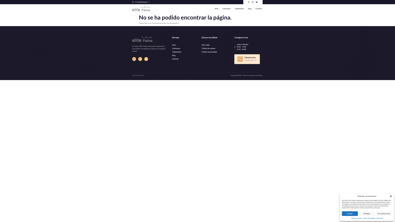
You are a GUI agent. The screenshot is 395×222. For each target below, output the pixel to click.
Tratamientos (239, 9)
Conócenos (226, 9)
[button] (391, 196)
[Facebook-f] (134, 59)
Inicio (216, 9)
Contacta (259, 9)
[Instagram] (140, 59)
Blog (249, 9)
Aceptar (350, 214)
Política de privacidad (369, 218)
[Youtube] (146, 59)
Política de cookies (356, 218)
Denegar (367, 214)
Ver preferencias (384, 214)
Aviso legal (379, 218)
